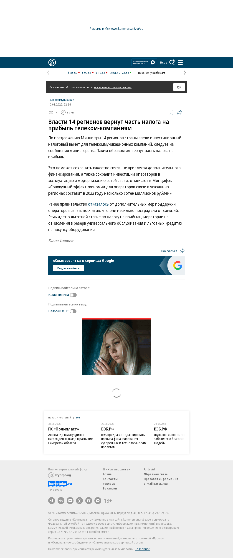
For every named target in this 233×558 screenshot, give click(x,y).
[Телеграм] (51, 500)
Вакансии (110, 488)
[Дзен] (70, 500)
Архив (107, 474)
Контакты (110, 479)
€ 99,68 (86, 73)
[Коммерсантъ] (52, 62)
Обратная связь (155, 474)
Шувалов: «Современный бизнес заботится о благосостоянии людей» (177, 439)
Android (149, 469)
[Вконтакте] (61, 500)
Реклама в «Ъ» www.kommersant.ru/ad (116, 28)
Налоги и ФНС (58, 311)
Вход (163, 62)
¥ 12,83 (100, 73)
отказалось (98, 204)
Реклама (109, 484)
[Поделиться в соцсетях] (179, 112)
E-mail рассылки (156, 484)
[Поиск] (172, 62)
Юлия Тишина (58, 294)
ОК (179, 87)
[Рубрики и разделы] (180, 62)
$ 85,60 (72, 73)
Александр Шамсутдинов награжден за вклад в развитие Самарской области (70, 439)
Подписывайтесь (68, 268)
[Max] (97, 500)
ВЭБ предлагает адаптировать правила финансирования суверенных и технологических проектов (124, 441)
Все (78, 417)
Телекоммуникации (61, 100)
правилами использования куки (113, 87)
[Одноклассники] (79, 500)
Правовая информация (161, 479)
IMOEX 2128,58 (119, 73)
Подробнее (142, 549)
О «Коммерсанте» (116, 469)
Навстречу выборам (151, 73)
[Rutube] (88, 500)
